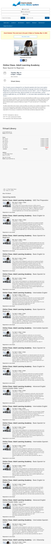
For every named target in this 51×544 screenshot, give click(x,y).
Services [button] (34, 22)
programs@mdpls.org (7, 132)
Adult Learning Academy (18, 118)
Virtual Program (8, 118)
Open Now (26, 14)
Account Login (26, 9)
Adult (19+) (16, 114)
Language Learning (14, 116)
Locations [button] (13, 22)
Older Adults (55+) (11, 114)
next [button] (47, 148)
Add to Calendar (14, 76)
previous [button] (5, 148)
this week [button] (25, 148)
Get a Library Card (26, 11)
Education (19, 116)
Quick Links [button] (6, 22)
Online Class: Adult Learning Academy (25, 200)
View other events (25, 36)
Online (9, 116)
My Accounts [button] (41, 22)
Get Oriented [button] (21, 22)
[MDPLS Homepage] (25, 3)
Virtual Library (15, 81)
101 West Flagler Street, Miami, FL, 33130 (11, 189)
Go (22, 18)
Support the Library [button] (8, 26)
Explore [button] (28, 22)
